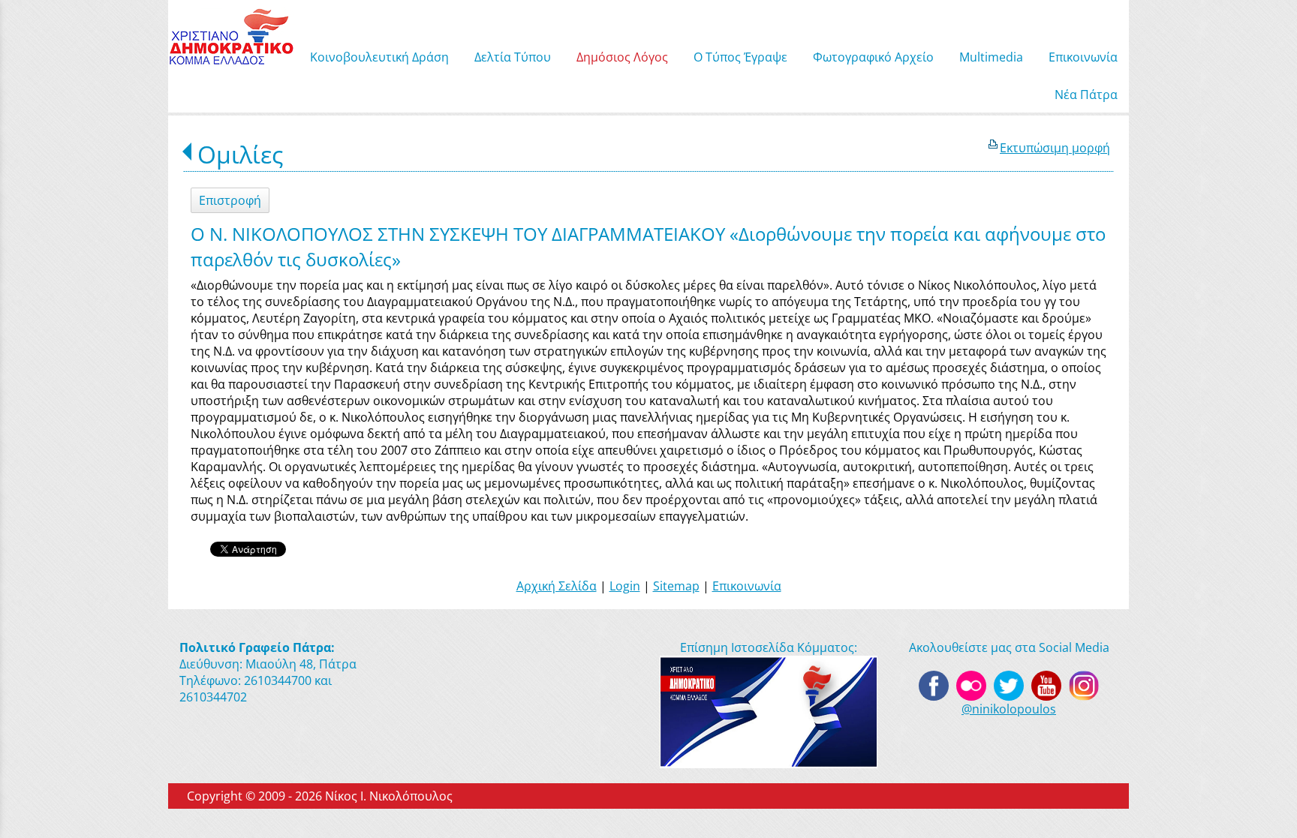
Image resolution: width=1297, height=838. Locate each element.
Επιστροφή (230, 200)
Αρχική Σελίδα (556, 586)
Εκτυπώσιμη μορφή (1055, 148)
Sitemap (676, 586)
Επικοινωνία (746, 586)
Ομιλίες (240, 154)
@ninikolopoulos (1008, 709)
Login (624, 586)
